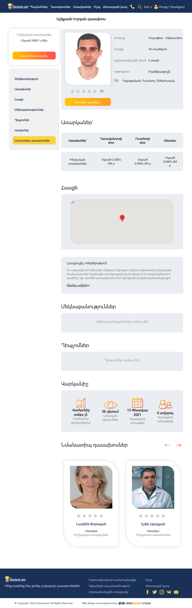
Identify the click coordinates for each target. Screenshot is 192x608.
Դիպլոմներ (21, 120)
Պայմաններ (39, 7)
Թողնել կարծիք (87, 102)
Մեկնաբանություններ (29, 109)
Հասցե (18, 99)
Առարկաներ (82, 7)
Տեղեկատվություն (26, 79)
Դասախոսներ (60, 7)
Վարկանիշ (21, 130)
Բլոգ (97, 7)
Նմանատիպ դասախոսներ (32, 140)
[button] (178, 445)
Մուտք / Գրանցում (171, 7)
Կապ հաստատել (34, 55)
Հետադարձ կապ (115, 7)
